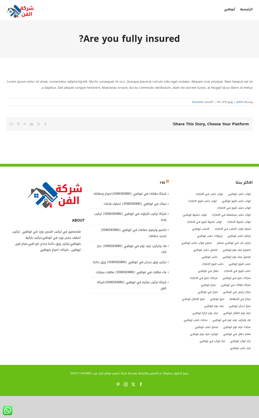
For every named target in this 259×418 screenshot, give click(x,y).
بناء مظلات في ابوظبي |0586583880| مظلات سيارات (130, 272)
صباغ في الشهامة (240, 299)
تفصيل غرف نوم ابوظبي (237, 257)
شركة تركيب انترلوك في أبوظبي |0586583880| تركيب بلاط (130, 217)
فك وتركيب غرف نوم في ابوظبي (232, 320)
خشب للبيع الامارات (213, 264)
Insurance (197, 102)
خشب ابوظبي (209, 257)
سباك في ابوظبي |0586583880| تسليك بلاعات (135, 204)
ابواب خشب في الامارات (209, 194)
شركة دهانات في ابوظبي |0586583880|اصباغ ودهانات (129, 194)
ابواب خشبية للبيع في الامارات (204, 221)
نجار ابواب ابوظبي (240, 341)
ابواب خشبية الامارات (239, 221)
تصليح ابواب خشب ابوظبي (196, 242)
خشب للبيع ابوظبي (240, 264)
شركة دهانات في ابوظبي (236, 285)
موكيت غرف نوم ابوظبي (204, 334)
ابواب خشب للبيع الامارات (202, 201)
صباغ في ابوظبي (208, 292)
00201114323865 (81, 373)
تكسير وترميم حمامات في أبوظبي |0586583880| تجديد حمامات (133, 233)
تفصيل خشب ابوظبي (205, 250)
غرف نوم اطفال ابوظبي (237, 313)
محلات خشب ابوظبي (195, 320)
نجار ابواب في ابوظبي (212, 341)
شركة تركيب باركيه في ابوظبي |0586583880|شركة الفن (131, 285)
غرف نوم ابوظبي (214, 306)
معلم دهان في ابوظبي (237, 334)
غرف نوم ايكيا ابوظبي (205, 313)
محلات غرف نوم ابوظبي (237, 327)
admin (239, 102)
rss (162, 182)
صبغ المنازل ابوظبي (193, 299)
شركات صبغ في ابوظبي (237, 278)
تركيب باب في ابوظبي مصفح (234, 242)
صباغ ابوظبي (208, 285)
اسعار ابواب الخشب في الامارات (232, 228)
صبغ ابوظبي (217, 299)
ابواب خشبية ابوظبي (195, 214)
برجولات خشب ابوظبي (209, 235)
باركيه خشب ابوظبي (239, 235)
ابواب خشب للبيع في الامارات (234, 207)
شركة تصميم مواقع (115, 373)
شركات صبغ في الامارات (203, 278)
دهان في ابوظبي (208, 271)
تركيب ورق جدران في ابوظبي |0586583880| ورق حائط (129, 262)
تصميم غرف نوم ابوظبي (237, 250)
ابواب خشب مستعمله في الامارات (231, 214)
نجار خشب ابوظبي (240, 348)
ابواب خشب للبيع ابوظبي (236, 201)
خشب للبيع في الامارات (237, 271)
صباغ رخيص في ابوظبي (237, 292)
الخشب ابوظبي (200, 228)
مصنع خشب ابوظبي (206, 327)
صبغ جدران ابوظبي (240, 306)
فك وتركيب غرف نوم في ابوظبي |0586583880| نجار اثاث (131, 249)
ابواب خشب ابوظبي (239, 194)
